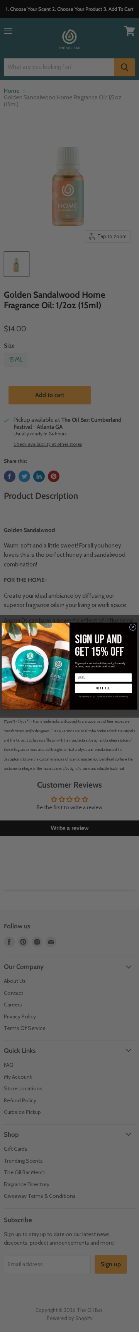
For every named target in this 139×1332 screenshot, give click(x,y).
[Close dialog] (133, 627)
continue (103, 688)
